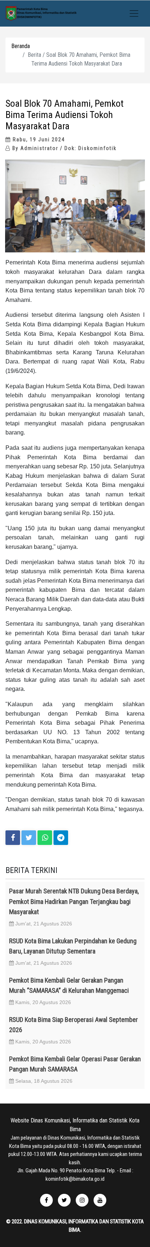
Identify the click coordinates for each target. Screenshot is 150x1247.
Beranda (20, 46)
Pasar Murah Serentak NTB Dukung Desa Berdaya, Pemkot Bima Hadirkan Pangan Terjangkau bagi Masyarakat (74, 901)
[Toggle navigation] (134, 13)
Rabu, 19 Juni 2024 (38, 139)
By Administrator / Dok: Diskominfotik (64, 148)
